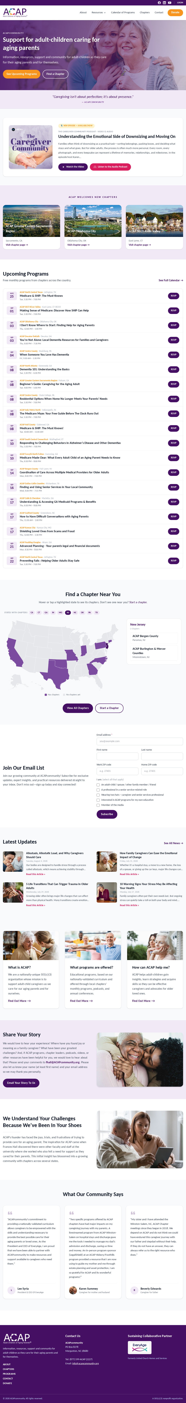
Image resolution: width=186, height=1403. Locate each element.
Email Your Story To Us (21, 1083)
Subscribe (107, 814)
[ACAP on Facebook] (159, 2)
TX (96, 613)
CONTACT (8, 1378)
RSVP (173, 296)
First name (102, 750)
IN (53, 613)
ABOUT (7, 1364)
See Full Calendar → (171, 280)
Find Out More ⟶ (19, 1001)
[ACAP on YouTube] (169, 2)
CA (32, 613)
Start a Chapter (109, 708)
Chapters (145, 12)
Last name (146, 750)
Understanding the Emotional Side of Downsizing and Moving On (116, 137)
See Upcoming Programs (22, 74)
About (83, 12)
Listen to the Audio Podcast (112, 167)
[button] (92, 669)
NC (75, 613)
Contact (159, 12)
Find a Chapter (55, 74)
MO (60, 613)
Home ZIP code (149, 764)
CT (39, 613)
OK (82, 613)
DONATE (7, 1383)
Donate (175, 12)
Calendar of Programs (123, 12)
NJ (68, 613)
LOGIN (180, 3)
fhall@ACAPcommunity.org (63, 1062)
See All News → (173, 843)
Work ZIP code (104, 764)
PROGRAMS (9, 1374)
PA (89, 613)
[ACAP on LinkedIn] (164, 2)
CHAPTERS (8, 1369)
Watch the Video (75, 167)
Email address (104, 735)
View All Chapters (78, 708)
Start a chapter (138, 602)
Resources (97, 12)
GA (46, 613)
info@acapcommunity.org (85, 1363)
